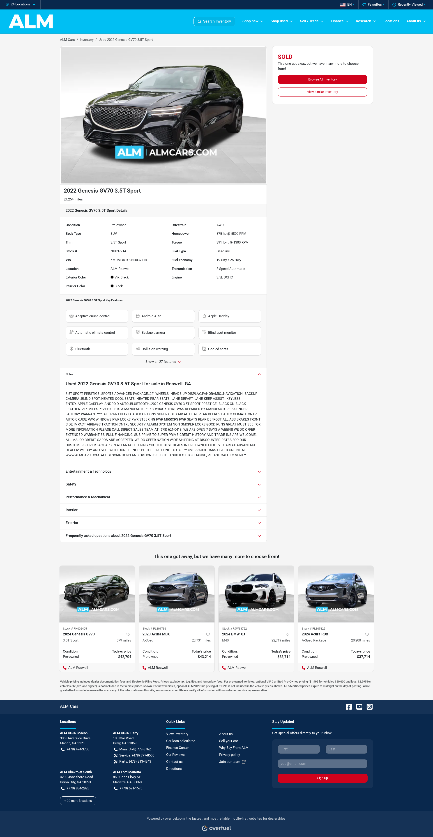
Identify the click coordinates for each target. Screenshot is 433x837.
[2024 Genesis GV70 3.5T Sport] (97, 594)
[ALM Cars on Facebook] (347, 706)
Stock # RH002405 (75, 628)
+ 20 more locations (78, 801)
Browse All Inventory (322, 79)
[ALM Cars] (30, 21)
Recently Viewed (410, 4)
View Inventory (177, 734)
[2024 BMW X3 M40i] (256, 594)
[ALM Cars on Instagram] (368, 706)
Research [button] (363, 21)
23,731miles (201, 640)
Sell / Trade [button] (309, 21)
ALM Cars (67, 40)
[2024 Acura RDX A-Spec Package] (336, 594)
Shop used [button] (279, 21)
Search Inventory (217, 21)
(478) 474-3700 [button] (78, 749)
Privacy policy (229, 755)
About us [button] (413, 21)
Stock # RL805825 (313, 628)
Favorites (375, 4)
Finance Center (177, 748)
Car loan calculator (180, 741)
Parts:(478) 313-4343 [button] (135, 761)
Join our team (229, 762)
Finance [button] (337, 21)
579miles (124, 640)
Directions (174, 769)
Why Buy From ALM (234, 748)
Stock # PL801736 (154, 628)
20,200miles (360, 640)
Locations (391, 21)
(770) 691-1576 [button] (131, 788)
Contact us (174, 762)
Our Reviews (175, 755)
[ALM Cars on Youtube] (357, 706)
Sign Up (322, 778)
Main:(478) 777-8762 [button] (135, 749)
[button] (22, 4)
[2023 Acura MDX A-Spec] (176, 594)
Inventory (87, 40)
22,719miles (281, 640)
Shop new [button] (250, 21)
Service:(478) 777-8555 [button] (136, 755)
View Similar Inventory (322, 92)
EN (349, 4)
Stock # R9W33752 (234, 628)
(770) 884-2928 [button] (78, 788)
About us (226, 734)
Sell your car (228, 741)
